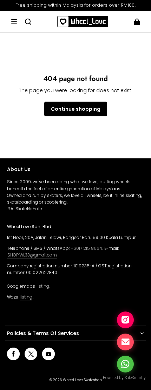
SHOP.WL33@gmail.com (32, 255)
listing (43, 286)
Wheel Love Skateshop (82, 380)
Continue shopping (75, 108)
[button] (14, 22)
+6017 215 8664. (87, 248)
